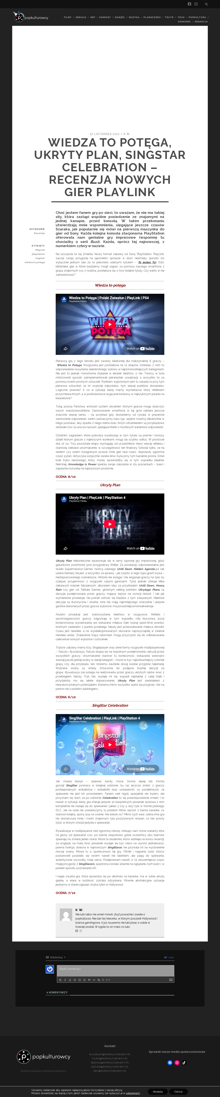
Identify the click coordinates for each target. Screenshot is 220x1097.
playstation (38, 254)
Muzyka (134, 17)
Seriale (81, 17)
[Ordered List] (79, 980)
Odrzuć (178, 1091)
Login (170, 957)
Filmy (68, 17)
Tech (181, 17)
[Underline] (70, 980)
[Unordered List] (84, 980)
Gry (92, 17)
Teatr (169, 17)
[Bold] (60, 980)
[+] (108, 979)
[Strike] (74, 980)
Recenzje (39, 233)
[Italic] (65, 980)
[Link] (98, 980)
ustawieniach (133, 1093)
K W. (127, 134)
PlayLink (40, 250)
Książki (120, 17)
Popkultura (197, 17)
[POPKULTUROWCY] (32, 21)
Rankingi (184, 21)
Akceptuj (158, 1091)
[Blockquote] (89, 980)
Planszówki (152, 17)
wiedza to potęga (35, 262)
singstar (40, 258)
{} (103, 979)
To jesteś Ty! (147, 262)
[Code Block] (94, 980)
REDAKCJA (201, 21)
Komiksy (105, 17)
